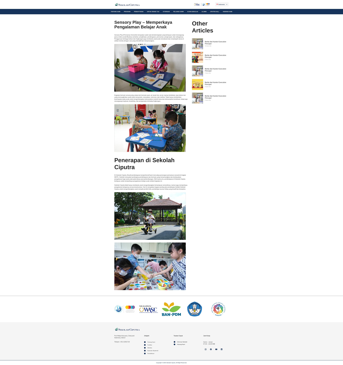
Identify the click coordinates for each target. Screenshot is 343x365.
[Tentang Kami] (145, 342)
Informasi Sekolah (182, 342)
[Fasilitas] (145, 345)
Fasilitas (149, 345)
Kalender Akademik (152, 350)
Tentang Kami (151, 342)
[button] (121, 11)
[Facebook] (211, 349)
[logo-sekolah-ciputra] (127, 4)
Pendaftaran (150, 353)
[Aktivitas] (145, 348)
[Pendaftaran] (145, 353)
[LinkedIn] (221, 349)
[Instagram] (205, 349)
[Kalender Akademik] (145, 350)
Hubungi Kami (181, 344)
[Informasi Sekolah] (175, 342)
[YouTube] (216, 349)
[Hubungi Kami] (175, 344)
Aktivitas (149, 347)
